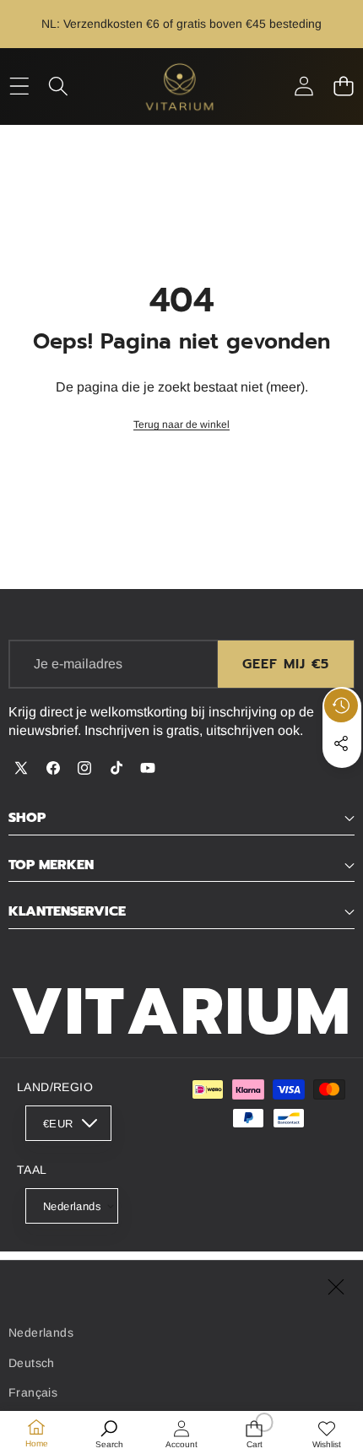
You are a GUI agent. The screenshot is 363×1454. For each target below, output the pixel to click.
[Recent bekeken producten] (341, 705)
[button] (343, 86)
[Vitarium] (180, 86)
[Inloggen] (303, 86)
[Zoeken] (59, 86)
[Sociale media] (341, 743)
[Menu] (19, 86)
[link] (181, 425)
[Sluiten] (336, 1286)
